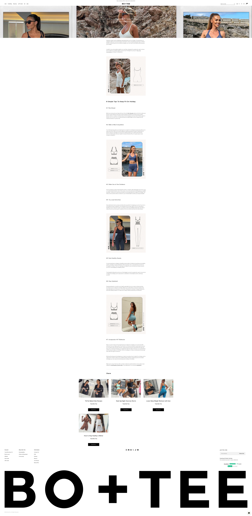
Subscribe (241, 453)
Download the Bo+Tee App (226, 458)
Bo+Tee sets (130, 113)
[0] (246, 3)
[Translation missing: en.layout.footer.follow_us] (126, 450)
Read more (93, 409)
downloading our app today (117, 365)
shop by (15, 3)
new (5, 3)
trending (10, 3)
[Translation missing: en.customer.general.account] (243, 3)
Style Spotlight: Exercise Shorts (126, 401)
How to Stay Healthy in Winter (93, 436)
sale (27, 3)
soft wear (20, 3)
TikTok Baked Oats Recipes (93, 401)
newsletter (139, 365)
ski (24, 3)
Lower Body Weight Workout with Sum (158, 401)
